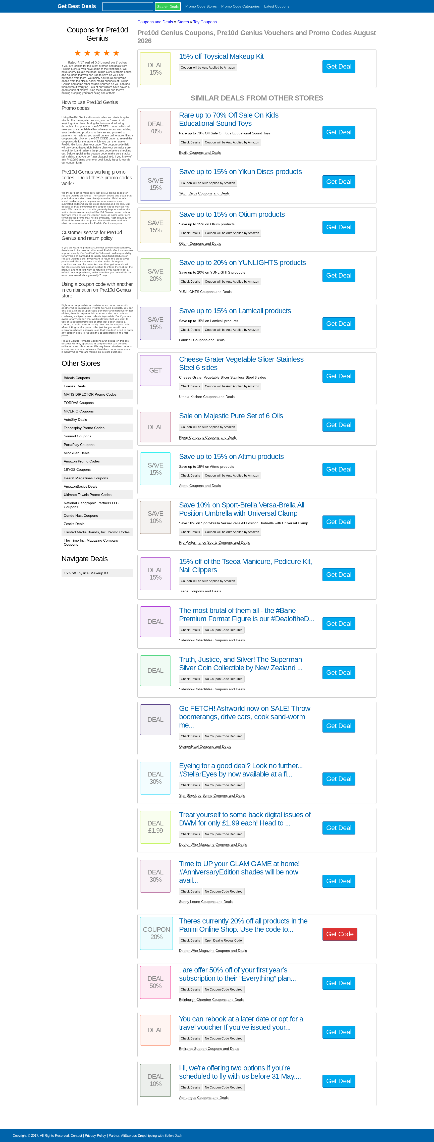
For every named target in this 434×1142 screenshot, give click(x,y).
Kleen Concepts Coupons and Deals (208, 437)
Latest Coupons (276, 6)
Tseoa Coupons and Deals (200, 591)
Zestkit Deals (74, 524)
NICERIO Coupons (79, 411)
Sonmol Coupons (77, 436)
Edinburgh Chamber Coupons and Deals (211, 1000)
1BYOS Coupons (77, 470)
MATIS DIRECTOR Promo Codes (90, 394)
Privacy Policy (95, 1135)
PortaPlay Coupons (79, 445)
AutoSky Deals (75, 420)
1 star (78, 53)
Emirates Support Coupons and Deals (209, 1049)
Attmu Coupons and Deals (200, 486)
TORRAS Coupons (79, 403)
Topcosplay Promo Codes (84, 428)
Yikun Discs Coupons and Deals (204, 193)
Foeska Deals (75, 386)
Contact (76, 1135)
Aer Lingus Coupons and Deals (204, 1098)
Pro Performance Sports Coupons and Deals (214, 542)
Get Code (340, 934)
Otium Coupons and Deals (200, 243)
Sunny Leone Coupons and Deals (206, 902)
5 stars (116, 53)
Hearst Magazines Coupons (86, 478)
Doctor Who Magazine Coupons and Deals (213, 844)
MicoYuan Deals (76, 453)
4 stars (107, 53)
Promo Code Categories (240, 6)
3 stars (97, 53)
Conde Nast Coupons (81, 515)
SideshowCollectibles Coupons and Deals (212, 640)
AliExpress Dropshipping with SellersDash (151, 1135)
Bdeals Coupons (77, 378)
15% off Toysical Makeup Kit (86, 573)
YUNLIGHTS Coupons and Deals (205, 292)
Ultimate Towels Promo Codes (88, 495)
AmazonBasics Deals (80, 486)
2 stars (87, 53)
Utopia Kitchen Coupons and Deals (207, 397)
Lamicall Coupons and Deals (202, 340)
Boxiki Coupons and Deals (200, 152)
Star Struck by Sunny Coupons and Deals (212, 795)
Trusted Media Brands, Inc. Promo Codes (97, 532)
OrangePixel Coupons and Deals (205, 746)
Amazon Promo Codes (82, 461)
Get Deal (339, 66)
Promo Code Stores (201, 6)
